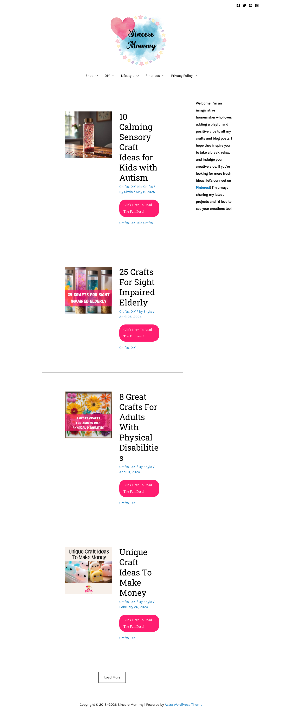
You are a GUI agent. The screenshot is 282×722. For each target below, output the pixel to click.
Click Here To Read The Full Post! (137, 210)
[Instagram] (257, 5)
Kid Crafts (145, 187)
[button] (96, 75)
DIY (133, 187)
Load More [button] (112, 677)
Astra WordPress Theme (183, 704)
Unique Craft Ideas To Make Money (135, 572)
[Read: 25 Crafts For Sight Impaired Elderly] (88, 290)
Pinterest (203, 187)
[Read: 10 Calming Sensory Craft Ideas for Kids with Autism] (88, 135)
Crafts (124, 187)
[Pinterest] (250, 5)
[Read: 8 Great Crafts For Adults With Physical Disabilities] (88, 415)
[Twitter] (244, 5)
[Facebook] (238, 5)
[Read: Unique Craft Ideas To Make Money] (88, 570)
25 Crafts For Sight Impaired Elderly (137, 287)
